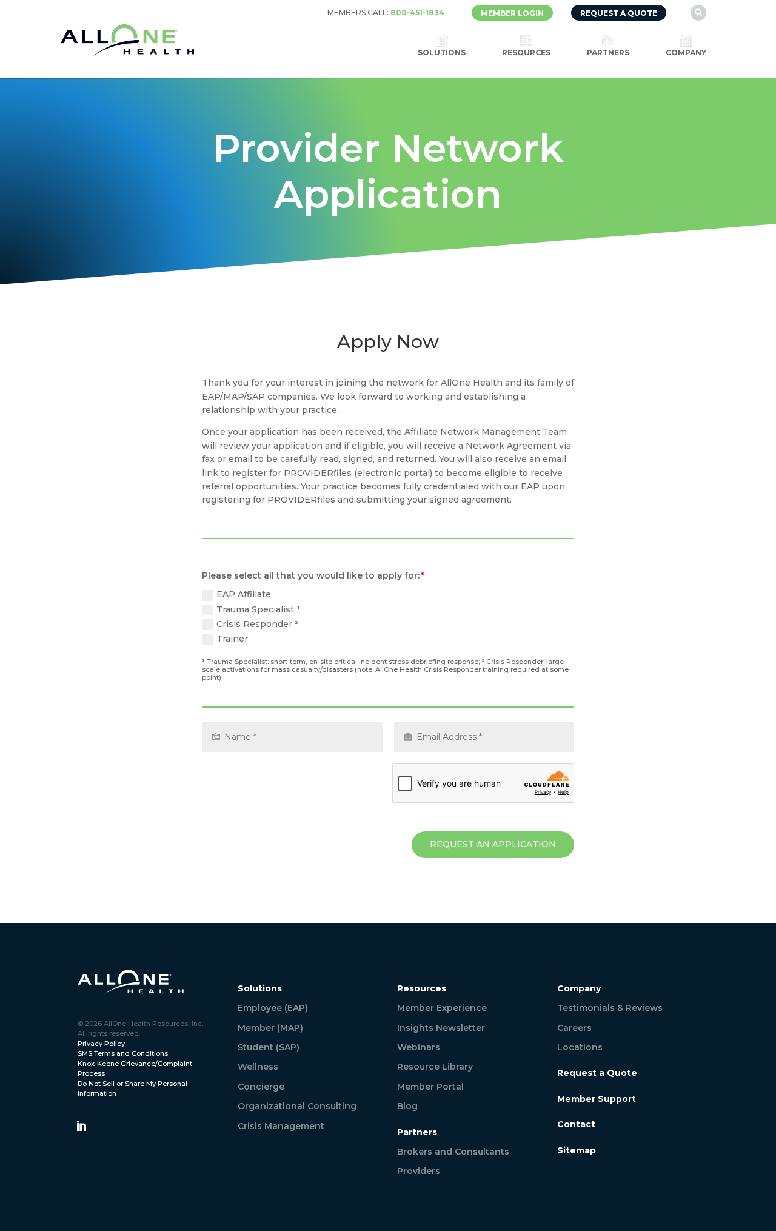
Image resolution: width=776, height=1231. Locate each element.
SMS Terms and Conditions (123, 1053)
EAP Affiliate (244, 594)
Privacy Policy (101, 1043)
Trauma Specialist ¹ (258, 609)
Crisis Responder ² (257, 624)
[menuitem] (385, 12)
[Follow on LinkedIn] (81, 1126)
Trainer (232, 638)
